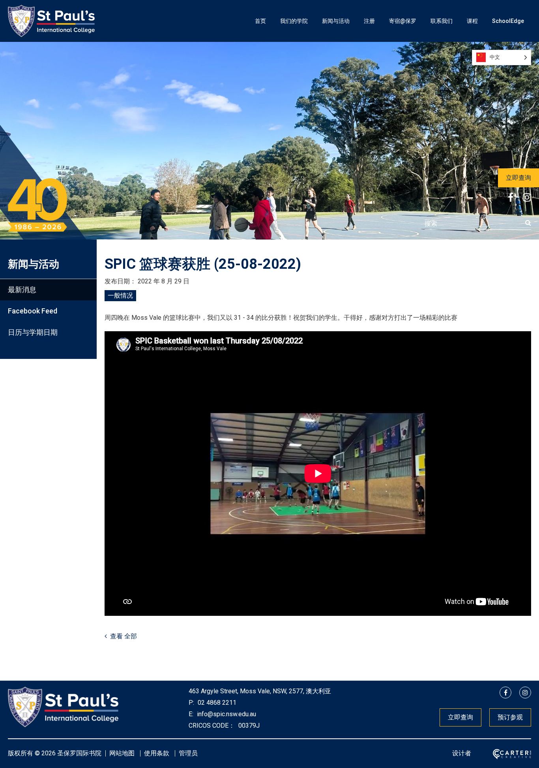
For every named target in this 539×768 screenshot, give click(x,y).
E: (191, 714)
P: (191, 702)
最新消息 (22, 289)
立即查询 (518, 177)
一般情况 (120, 295)
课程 (472, 21)
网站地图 (122, 753)
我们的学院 (294, 21)
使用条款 (156, 753)
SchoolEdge (508, 21)
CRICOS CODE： (212, 725)
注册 (369, 21)
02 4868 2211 (216, 702)
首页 (260, 21)
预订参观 (510, 717)
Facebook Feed (32, 311)
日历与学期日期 (33, 332)
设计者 (461, 753)
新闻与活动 (336, 21)
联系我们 (441, 21)
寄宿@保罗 (402, 21)
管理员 (188, 753)
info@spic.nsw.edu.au (225, 714)
